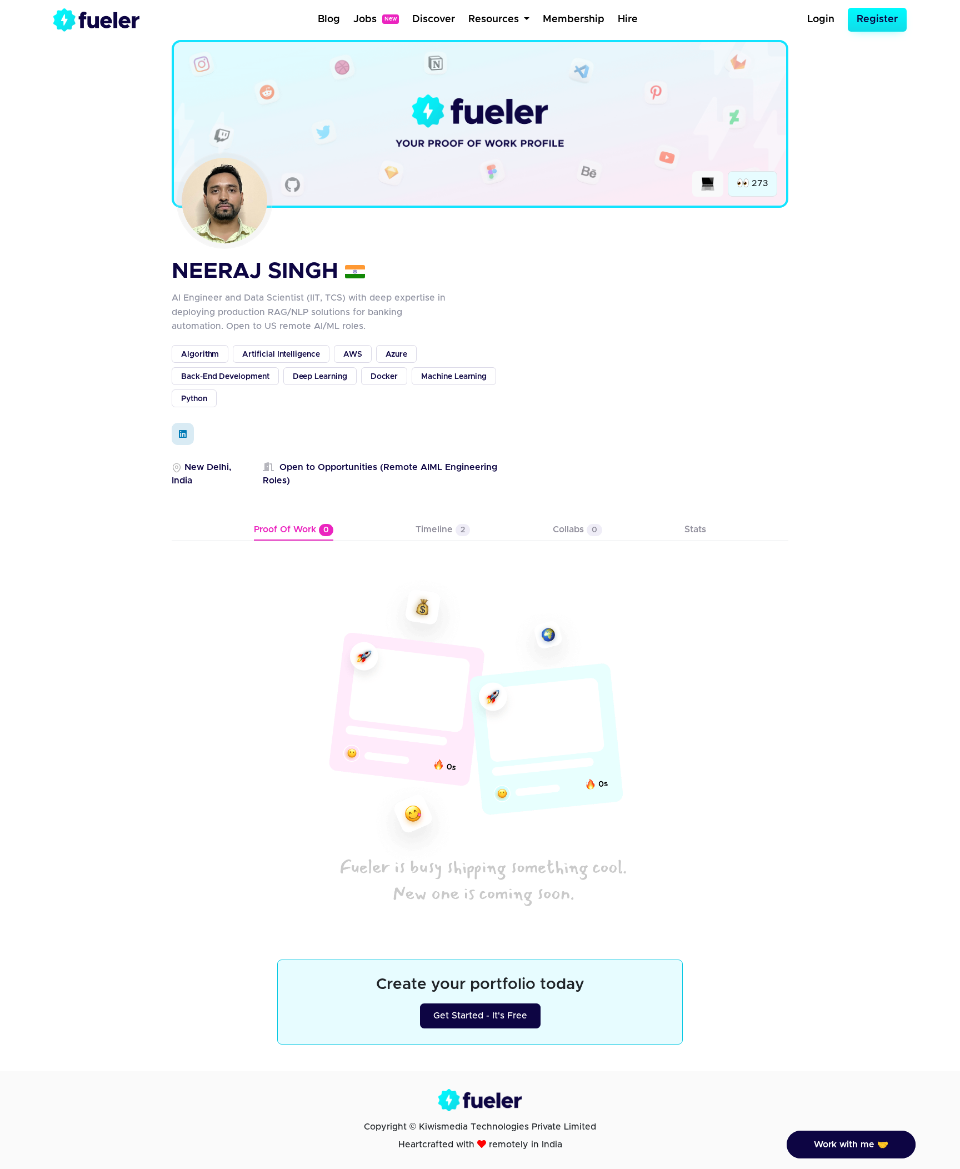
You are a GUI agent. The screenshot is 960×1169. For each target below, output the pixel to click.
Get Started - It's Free (480, 1015)
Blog (329, 19)
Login (820, 19)
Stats (695, 529)
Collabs (575, 529)
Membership (573, 19)
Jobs (375, 19)
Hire (628, 19)
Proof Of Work (291, 529)
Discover (433, 19)
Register (877, 19)
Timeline (440, 529)
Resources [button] (495, 19)
